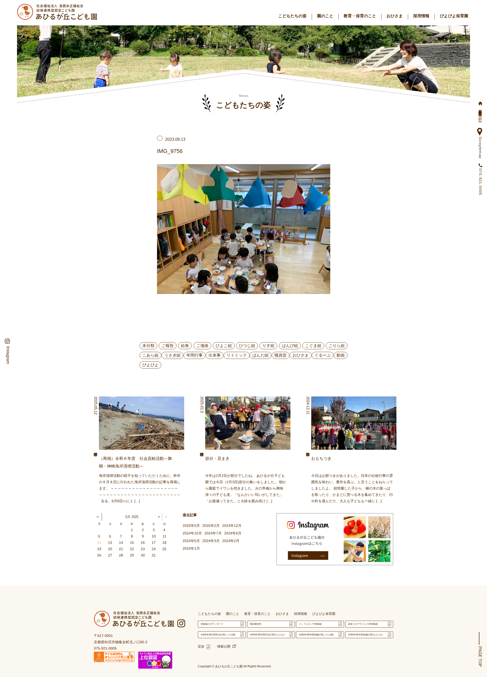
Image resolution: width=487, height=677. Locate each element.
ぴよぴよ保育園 (454, 16)
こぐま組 (313, 345)
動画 (341, 355)
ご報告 (168, 345)
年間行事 (194, 355)
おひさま (395, 16)
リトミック (237, 355)
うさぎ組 (172, 355)
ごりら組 (336, 345)
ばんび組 (290, 345)
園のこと (325, 16)
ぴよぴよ (150, 365)
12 (99, 543)
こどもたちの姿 (292, 16)
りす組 (268, 345)
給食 (185, 345)
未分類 (148, 345)
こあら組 (150, 355)
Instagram (8, 355)
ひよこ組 (224, 345)
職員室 (280, 355)
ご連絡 (202, 345)
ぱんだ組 (260, 355)
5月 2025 (131, 517)
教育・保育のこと (360, 16)
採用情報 (421, 16)
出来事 (214, 355)
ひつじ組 (247, 345)
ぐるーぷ (323, 355)
